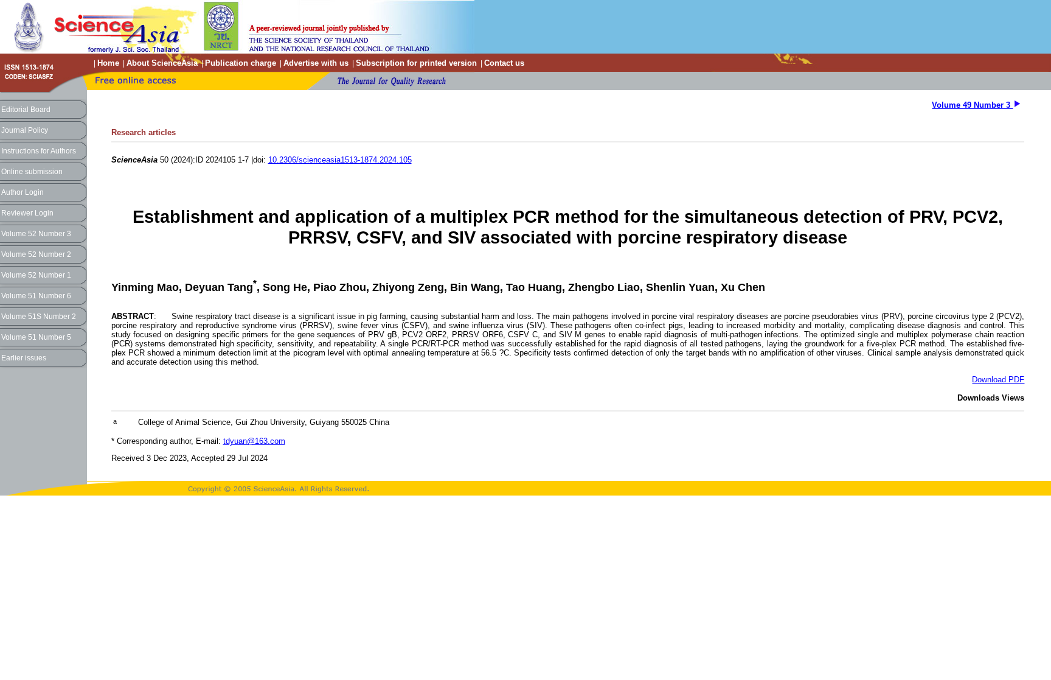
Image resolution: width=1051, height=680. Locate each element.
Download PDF (998, 379)
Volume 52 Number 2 (36, 254)
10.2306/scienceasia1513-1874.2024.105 (340, 159)
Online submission (32, 171)
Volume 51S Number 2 (38, 316)
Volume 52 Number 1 (36, 275)
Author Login (22, 192)
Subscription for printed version (416, 63)
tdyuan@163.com (254, 441)
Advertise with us (316, 63)
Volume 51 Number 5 (36, 337)
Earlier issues (23, 358)
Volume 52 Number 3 (36, 234)
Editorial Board (25, 109)
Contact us (504, 63)
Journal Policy (24, 130)
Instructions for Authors (38, 151)
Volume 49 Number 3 (972, 105)
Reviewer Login (27, 213)
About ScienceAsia (162, 63)
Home (108, 63)
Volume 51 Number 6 (36, 296)
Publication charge (240, 63)
